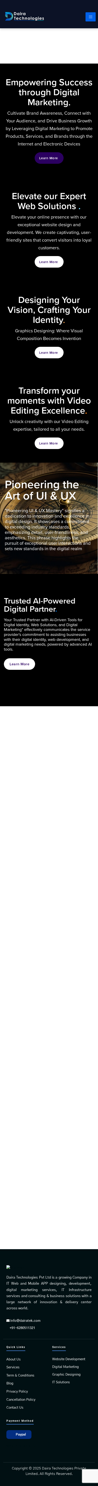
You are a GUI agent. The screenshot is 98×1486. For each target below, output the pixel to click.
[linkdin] (82, 5)
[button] (18, 1434)
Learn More (48, 158)
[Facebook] (72, 5)
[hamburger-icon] (90, 16)
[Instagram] (92, 5)
